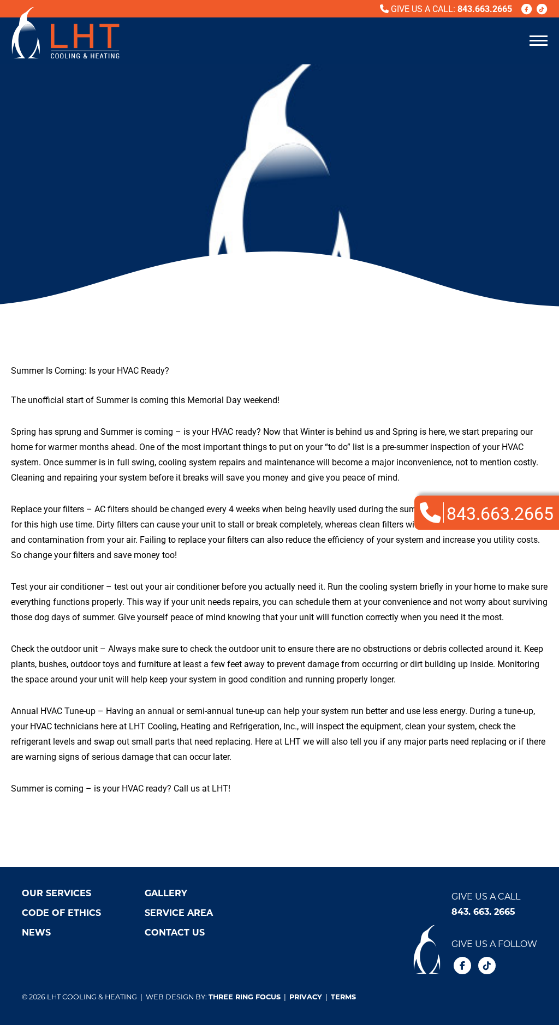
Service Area (179, 912)
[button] (539, 40)
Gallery (166, 892)
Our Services (56, 892)
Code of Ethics (61, 912)
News (36, 932)
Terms (343, 996)
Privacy (305, 996)
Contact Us (175, 932)
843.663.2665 (484, 8)
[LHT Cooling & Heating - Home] (65, 33)
